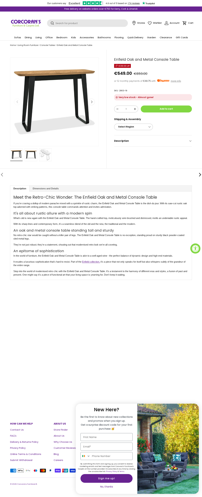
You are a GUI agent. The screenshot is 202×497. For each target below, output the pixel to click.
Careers (58, 460)
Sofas (17, 37)
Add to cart (166, 108)
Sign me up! (106, 478)
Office (49, 37)
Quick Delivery (135, 37)
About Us (59, 435)
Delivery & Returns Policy (24, 442)
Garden (151, 37)
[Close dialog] (195, 407)
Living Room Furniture (28, 45)
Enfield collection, (91, 261)
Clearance (166, 37)
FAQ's (13, 435)
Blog (56, 454)
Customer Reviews (65, 448)
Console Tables (47, 45)
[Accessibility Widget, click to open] (195, 248)
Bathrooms (104, 37)
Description (19, 188)
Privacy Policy (18, 448)
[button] (184, 23)
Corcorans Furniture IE (27, 484)
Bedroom (61, 37)
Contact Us (17, 429)
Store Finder (61, 429)
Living (39, 37)
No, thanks (106, 486)
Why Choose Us (63, 442)
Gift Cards (182, 37)
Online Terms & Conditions (25, 454)
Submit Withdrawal (21, 460)
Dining (28, 37)
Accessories (87, 37)
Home (13, 45)
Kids (73, 37)
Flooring (119, 37)
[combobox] (85, 456)
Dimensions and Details (46, 188)
